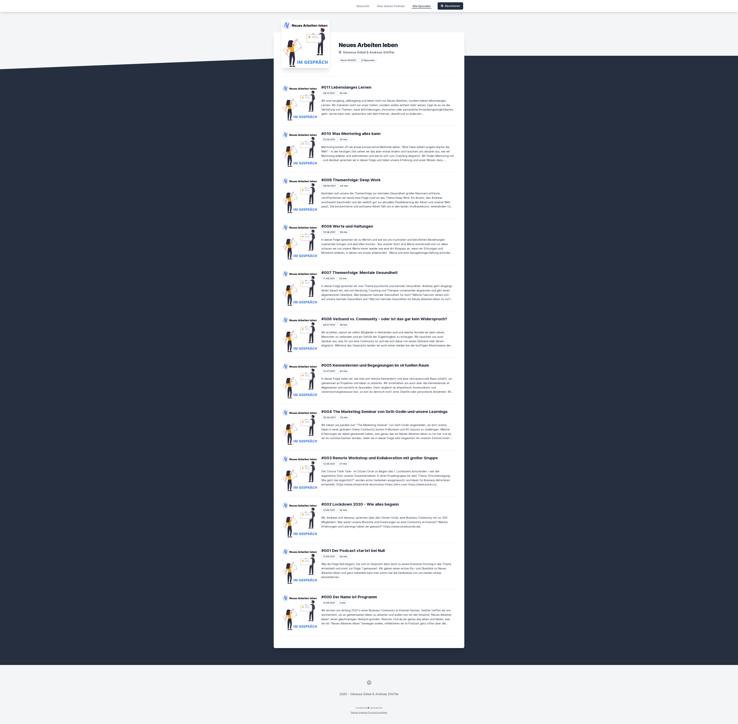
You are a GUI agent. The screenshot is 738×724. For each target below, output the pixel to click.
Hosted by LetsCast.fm (369, 708)
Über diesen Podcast (391, 6)
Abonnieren (452, 5)
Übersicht (362, 6)
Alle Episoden (421, 6)
